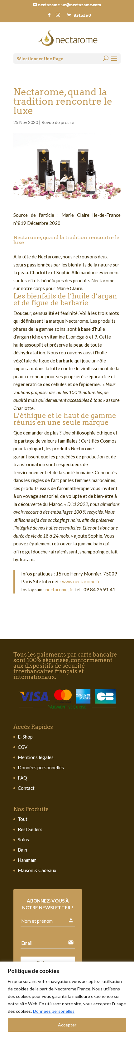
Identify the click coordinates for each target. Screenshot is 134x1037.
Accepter (67, 1024)
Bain (22, 850)
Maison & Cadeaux (37, 870)
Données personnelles (41, 767)
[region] (67, 999)
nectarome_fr (59, 589)
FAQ (22, 777)
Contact (26, 788)
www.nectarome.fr (81, 581)
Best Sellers (30, 829)
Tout (22, 819)
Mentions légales (36, 757)
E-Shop (25, 736)
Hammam (27, 860)
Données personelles (53, 1011)
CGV (22, 747)
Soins (23, 839)
